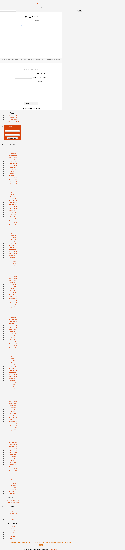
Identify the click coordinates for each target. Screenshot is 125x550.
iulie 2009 (13, 407)
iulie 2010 (13, 382)
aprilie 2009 (13, 413)
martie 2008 (13, 440)
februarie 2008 (13, 442)
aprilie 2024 (13, 159)
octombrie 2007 (13, 450)
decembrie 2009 (13, 397)
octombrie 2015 (13, 253)
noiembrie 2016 (13, 227)
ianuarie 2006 (13, 493)
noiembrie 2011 (13, 350)
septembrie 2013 (13, 305)
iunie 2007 (13, 458)
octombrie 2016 (13, 229)
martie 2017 (13, 218)
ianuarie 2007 (13, 468)
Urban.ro (13, 536)
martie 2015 (13, 268)
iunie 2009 (13, 409)
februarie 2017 (13, 220)
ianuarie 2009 (13, 419)
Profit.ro (13, 534)
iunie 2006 (13, 483)
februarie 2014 (13, 294)
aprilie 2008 (13, 438)
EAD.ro (13, 526)
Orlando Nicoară (41, 4)
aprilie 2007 (13, 462)
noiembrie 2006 (13, 473)
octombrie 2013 (13, 302)
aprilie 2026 (13, 147)
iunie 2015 (13, 261)
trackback (43, 61)
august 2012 (13, 331)
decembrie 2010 (13, 372)
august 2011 (13, 356)
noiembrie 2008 (13, 423)
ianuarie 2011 (13, 370)
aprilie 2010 (13, 389)
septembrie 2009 (13, 403)
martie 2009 (13, 415)
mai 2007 (13, 460)
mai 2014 (13, 288)
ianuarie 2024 (13, 163)
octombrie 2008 (13, 425)
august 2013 (13, 307)
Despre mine (13, 119)
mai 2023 (13, 171)
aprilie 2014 (13, 290)
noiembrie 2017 (13, 206)
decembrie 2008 (13, 421)
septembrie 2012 (13, 329)
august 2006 (13, 479)
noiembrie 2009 (13, 399)
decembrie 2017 (13, 204)
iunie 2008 (13, 434)
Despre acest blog (13, 115)
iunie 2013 (13, 311)
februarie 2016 (13, 245)
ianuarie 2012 (13, 345)
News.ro (13, 528)
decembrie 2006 (13, 471)
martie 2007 (13, 464)
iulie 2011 (13, 358)
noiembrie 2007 (13, 448)
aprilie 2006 (13, 487)
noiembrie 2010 (13, 374)
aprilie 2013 (13, 315)
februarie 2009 (13, 417)
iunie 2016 (13, 237)
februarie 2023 (13, 175)
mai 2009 (13, 411)
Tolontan (13, 517)
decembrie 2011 (13, 348)
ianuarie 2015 (13, 272)
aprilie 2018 (13, 196)
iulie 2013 (13, 309)
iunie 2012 (13, 335)
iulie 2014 (13, 284)
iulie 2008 (13, 432)
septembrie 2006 (13, 477)
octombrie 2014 (13, 278)
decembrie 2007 (13, 446)
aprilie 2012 (13, 339)
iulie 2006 (13, 481)
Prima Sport (13, 530)
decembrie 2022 (13, 179)
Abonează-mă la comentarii (32, 108)
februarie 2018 (13, 200)
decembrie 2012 (13, 323)
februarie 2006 (13, 491)
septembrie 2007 (13, 452)
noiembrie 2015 (13, 251)
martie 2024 (13, 161)
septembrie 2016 (13, 231)
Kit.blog (13, 511)
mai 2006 (13, 485)
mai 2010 (13, 386)
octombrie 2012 (13, 327)
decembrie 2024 (13, 155)
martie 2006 (13, 489)
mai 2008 (13, 436)
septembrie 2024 (13, 157)
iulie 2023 (13, 169)
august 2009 (13, 405)
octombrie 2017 (13, 208)
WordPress (54, 549)
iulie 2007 (13, 456)
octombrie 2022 (13, 184)
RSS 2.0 (20, 61)
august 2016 (13, 233)
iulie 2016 (13, 235)
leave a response (34, 61)
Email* (12, 133)
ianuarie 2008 (13, 444)
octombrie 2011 (13, 352)
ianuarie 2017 (13, 223)
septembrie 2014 (13, 280)
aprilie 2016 (13, 241)
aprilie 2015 (13, 266)
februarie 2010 (13, 393)
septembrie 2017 (13, 210)
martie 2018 (13, 198)
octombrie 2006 (13, 475)
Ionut (13, 509)
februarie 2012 (13, 343)
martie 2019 (13, 188)
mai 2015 (13, 264)
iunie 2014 (13, 286)
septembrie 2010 (13, 378)
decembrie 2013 (13, 298)
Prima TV (13, 532)
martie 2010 (13, 391)
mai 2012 (13, 337)
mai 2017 (13, 214)
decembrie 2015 (13, 249)
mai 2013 (13, 313)
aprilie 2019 (13, 186)
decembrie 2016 (13, 225)
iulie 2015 (13, 259)
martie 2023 (13, 173)
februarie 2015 (13, 270)
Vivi (13, 519)
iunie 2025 (13, 149)
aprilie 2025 (13, 151)
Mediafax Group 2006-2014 (13, 500)
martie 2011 (13, 366)
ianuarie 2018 (13, 202)
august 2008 (13, 430)
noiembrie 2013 (13, 300)
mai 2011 (13, 362)
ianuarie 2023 (13, 177)
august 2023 (13, 167)
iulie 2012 (13, 333)
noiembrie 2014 (13, 276)
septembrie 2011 (13, 354)
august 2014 (13, 282)
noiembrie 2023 (13, 165)
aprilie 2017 (13, 216)
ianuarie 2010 (13, 395)
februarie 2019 (13, 190)
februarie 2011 (13, 368)
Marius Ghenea (13, 513)
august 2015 (13, 257)
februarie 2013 (13, 319)
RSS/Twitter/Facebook (13, 121)
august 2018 (13, 192)
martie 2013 (13, 317)
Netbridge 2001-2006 (13, 502)
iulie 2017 (13, 212)
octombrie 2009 (13, 401)
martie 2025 (13, 153)
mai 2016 (13, 239)
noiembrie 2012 (13, 325)
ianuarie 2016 (13, 247)
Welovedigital (13, 538)
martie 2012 (13, 341)
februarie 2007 (13, 466)
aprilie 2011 (13, 364)
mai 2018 (13, 194)
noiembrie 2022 (13, 182)
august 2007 (13, 454)
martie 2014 (13, 292)
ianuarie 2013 (13, 321)
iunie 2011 (13, 360)
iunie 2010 (13, 384)
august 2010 (13, 380)
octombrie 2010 (13, 376)
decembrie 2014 (13, 274)
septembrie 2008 (13, 427)
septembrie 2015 (13, 255)
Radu (13, 515)
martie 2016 (13, 243)
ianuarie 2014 (13, 296)
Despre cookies (13, 117)
